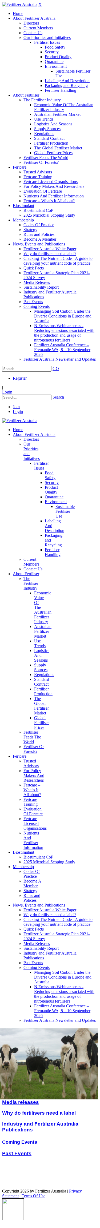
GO (56, 368)
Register (20, 378)
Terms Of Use (33, 1196)
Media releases (20, 1102)
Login (7, 392)
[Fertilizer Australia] (19, 4)
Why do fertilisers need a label (39, 1113)
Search (58, 397)
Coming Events (19, 1142)
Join (16, 406)
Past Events (16, 1153)
